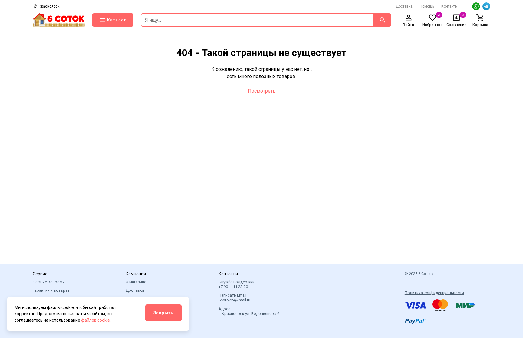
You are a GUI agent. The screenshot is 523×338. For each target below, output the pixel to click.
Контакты (449, 6)
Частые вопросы (49, 282)
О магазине (136, 282)
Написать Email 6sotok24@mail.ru (234, 297)
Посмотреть (261, 91)
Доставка (404, 6)
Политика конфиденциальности (434, 292)
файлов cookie (95, 320)
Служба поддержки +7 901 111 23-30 (237, 284)
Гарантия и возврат (51, 290)
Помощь (427, 6)
